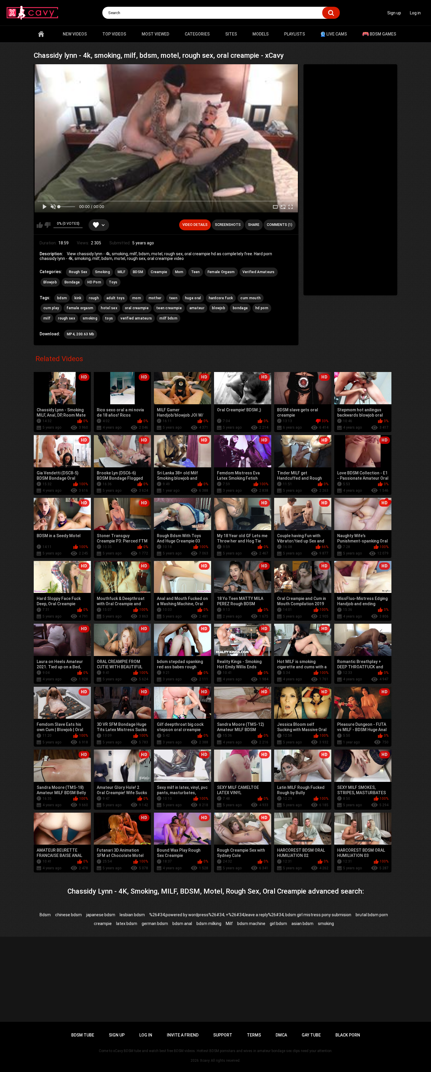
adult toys (115, 298)
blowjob (218, 308)
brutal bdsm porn (372, 914)
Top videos (114, 34)
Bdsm (45, 914)
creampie (103, 923)
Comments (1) (279, 225)
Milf (229, 923)
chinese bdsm (68, 914)
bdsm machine (251, 923)
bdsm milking (208, 923)
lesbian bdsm (132, 914)
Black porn (347, 1035)
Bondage (72, 282)
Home (41, 34)
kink (77, 298)
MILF (121, 272)
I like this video (40, 225)
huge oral (193, 298)
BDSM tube (82, 1035)
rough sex (66, 318)
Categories (197, 34)
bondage (240, 308)
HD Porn (94, 282)
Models (260, 34)
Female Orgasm (221, 272)
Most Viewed (155, 34)
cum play (51, 308)
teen (173, 298)
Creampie (159, 272)
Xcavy (205, 1061)
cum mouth (250, 298)
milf (46, 318)
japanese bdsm (100, 914)
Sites (231, 34)
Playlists (294, 34)
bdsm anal (182, 923)
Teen (195, 272)
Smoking (102, 272)
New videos (75, 34)
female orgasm (80, 308)
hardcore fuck (221, 298)
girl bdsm (278, 923)
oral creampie (137, 308)
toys (109, 318)
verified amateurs (136, 318)
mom (136, 298)
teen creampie (169, 308)
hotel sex (109, 308)
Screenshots (228, 225)
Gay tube (311, 1035)
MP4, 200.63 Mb (80, 334)
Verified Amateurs (258, 272)
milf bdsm (168, 318)
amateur (196, 308)
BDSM (138, 272)
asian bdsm (302, 923)
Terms (254, 1035)
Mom (179, 272)
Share (253, 225)
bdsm (62, 298)
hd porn (261, 308)
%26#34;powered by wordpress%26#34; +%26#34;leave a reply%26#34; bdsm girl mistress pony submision (250, 914)
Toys (113, 282)
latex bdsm (126, 923)
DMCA (281, 1035)
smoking (90, 318)
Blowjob (50, 282)
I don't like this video (47, 225)
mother (155, 298)
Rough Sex (78, 272)
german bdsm (155, 923)
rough (94, 298)
